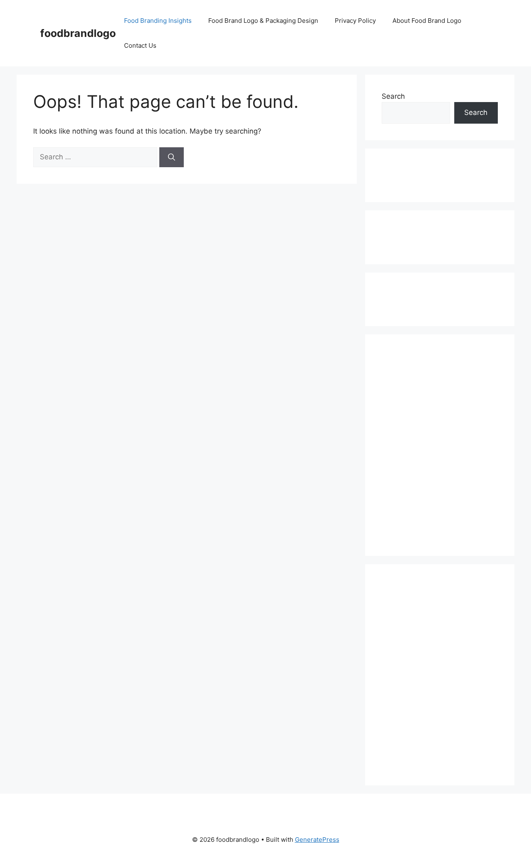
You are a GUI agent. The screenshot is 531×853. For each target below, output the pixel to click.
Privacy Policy (355, 20)
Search (393, 96)
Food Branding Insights (158, 20)
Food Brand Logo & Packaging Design (263, 20)
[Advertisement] (416, 174)
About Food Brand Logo (426, 20)
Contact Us (140, 45)
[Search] (171, 157)
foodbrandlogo (78, 33)
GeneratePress (317, 839)
